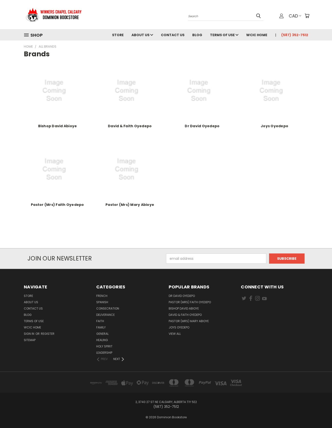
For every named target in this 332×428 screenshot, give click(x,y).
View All (175, 334)
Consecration (107, 308)
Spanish (102, 302)
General (102, 334)
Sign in (29, 334)
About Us (140, 35)
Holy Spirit (104, 346)
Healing (102, 340)
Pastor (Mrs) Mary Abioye (129, 204)
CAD (293, 16)
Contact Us (172, 35)
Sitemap (29, 340)
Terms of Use (223, 35)
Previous (319, 413)
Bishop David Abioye (57, 126)
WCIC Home (256, 35)
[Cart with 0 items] (307, 15)
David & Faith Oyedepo (130, 126)
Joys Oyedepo (274, 126)
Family (101, 327)
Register (47, 334)
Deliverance (105, 315)
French (101, 296)
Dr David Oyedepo (202, 126)
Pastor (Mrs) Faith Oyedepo (57, 204)
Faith (100, 321)
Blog (197, 35)
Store (118, 35)
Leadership (104, 353)
